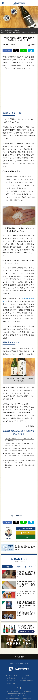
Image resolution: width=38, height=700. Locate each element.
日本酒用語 (12, 44)
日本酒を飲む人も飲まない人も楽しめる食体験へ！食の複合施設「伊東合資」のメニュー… (26, 573)
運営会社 (26, 675)
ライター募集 (11, 680)
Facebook (21, 688)
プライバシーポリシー (27, 678)
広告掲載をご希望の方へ (27, 680)
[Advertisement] (19, 91)
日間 (7, 567)
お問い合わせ (11, 678)
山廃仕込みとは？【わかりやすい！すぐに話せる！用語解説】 (26, 613)
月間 (30, 567)
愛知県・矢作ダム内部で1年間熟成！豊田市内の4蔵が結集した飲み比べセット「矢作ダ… (26, 604)
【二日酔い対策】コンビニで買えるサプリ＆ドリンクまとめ (26, 593)
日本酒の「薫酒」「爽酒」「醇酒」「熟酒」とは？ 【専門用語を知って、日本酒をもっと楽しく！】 (20, 455)
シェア (8, 50)
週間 (19, 567)
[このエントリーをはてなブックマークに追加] (31, 50)
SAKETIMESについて (11, 675)
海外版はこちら (11, 683)
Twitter (17, 688)
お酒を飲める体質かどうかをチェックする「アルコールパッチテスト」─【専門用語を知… (26, 584)
